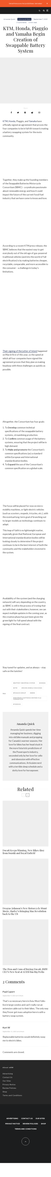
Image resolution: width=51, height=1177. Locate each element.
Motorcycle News (24, 19)
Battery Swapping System (24, 683)
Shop (5, 1092)
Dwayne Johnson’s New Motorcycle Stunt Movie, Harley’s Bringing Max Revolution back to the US (25, 911)
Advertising (8, 1074)
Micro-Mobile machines (32, 688)
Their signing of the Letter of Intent (20, 351)
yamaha (17, 704)
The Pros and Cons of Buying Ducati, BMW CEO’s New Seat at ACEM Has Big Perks (25, 970)
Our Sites (7, 1081)
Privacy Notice (9, 1084)
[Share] (11, 113)
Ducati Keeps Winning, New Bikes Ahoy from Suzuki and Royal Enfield (23, 852)
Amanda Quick (9, 19)
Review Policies (9, 1088)
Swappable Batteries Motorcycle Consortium (27, 698)
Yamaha (33, 121)
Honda (12, 121)
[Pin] (25, 113)
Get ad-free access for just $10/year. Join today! (25, 3)
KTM (5, 121)
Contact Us (7, 1077)
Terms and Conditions (12, 1095)
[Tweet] (18, 113)
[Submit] (32, 113)
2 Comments (21, 22)
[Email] (39, 113)
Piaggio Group (20, 693)
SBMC (33, 693)
